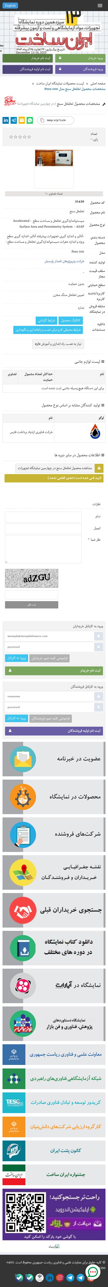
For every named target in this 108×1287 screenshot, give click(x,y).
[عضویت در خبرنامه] (54, 761)
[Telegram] (14, 120)
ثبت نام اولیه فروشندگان (35, 69)
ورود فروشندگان (93, 69)
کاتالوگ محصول (71, 320)
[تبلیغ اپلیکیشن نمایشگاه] (54, 1216)
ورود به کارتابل (16, 658)
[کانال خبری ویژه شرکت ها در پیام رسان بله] (18, 1278)
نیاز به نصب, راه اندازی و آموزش (58, 344)
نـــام (97, 516)
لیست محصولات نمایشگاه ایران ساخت (60, 83)
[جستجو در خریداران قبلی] (54, 912)
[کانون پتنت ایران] (54, 1153)
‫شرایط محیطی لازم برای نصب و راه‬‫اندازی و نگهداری (48, 330)
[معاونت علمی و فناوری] (54, 1056)
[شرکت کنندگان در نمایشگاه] (54, 836)
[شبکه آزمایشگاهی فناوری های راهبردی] (54, 1080)
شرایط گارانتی (46, 320)
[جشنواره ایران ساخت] (54, 1176)
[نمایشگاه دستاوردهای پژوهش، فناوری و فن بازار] (54, 1025)
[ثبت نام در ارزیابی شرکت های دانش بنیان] (54, 1129)
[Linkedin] (6, 120)
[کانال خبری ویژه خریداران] (69, 1278)
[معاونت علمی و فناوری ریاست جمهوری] (38, 1278)
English (10, 6)
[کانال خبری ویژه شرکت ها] (80, 1278)
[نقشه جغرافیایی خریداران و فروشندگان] (54, 874)
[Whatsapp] (30, 120)
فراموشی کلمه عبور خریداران (49, 658)
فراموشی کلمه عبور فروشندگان (51, 718)
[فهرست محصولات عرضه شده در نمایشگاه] (54, 798)
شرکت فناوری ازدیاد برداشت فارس (31, 432)
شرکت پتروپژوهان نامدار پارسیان (64, 261)
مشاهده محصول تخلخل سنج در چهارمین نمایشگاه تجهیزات (55, 468)
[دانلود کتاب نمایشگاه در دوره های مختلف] (54, 950)
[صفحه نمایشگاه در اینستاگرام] (59, 1278)
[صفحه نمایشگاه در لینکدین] (49, 1278)
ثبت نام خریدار (40, 58)
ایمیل (97, 528)
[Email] (22, 120)
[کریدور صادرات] (54, 1104)
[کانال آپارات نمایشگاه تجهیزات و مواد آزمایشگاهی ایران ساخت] (54, 987)
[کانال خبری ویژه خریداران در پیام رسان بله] (28, 1278)
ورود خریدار (95, 58)
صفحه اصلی (97, 83)
